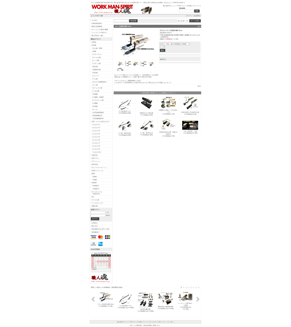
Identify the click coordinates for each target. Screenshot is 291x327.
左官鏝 (94, 45)
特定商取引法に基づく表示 (100, 229)
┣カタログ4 (96, 134)
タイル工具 (95, 200)
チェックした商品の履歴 (100, 29)
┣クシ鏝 (95, 85)
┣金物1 (94, 176)
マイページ (196, 6)
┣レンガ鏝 (95, 60)
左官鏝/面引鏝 (168, 35)
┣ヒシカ (95, 109)
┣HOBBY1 (95, 186)
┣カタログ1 (96, 124)
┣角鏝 (94, 51)
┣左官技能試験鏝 (98, 112)
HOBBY (94, 183)
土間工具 (95, 155)
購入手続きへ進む (98, 35)
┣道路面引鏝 (96, 69)
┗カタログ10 (96, 152)
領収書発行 (95, 232)
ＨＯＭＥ (95, 20)
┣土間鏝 (95, 103)
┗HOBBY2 (95, 189)
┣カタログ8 (96, 146)
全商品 (94, 42)
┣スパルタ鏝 (96, 57)
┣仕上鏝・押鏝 (97, 48)
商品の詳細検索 (97, 26)
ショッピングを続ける (99, 32)
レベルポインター (98, 203)
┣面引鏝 (95, 66)
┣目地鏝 (95, 94)
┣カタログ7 (96, 143)
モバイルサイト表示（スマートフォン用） (161, 322)
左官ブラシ (95, 158)
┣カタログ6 (96, 140)
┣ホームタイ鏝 (97, 88)
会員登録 (197, 16)
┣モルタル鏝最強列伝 (99, 82)
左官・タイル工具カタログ (100, 121)
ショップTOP (176, 6)
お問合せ (95, 223)
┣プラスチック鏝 (98, 100)
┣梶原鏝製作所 (97, 115)
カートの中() (186, 6)
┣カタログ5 (96, 137)
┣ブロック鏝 (96, 63)
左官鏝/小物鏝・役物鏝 (181, 35)
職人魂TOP (167, 6)
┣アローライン (97, 54)
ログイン (190, 16)
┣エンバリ (95, 76)
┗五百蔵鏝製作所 (98, 118)
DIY (93, 197)
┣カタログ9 (96, 149)
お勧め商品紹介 (97, 23)
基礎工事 (95, 206)
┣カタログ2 (96, 128)
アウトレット (96, 161)
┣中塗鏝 (95, 106)
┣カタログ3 (96, 131)
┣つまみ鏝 (95, 91)
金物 (93, 173)
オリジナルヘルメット (99, 167)
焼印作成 (95, 164)
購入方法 (95, 226)
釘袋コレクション (98, 170)
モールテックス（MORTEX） (97, 193)
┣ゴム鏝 (95, 79)
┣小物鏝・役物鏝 (98, 97)
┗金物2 (94, 179)
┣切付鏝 (95, 73)
